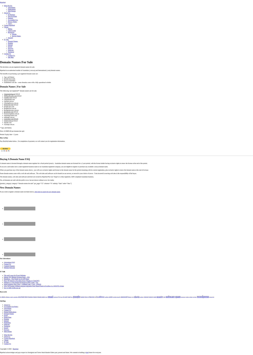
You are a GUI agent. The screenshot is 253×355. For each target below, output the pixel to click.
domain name (41, 297)
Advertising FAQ (9, 262)
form (61, 297)
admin (3, 297)
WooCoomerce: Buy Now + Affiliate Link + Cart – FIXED (22, 284)
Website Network (9, 268)
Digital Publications (10, 312)
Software (7, 324)
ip (95, 297)
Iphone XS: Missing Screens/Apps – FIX (17, 277)
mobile (111, 297)
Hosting (6, 319)
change (35, 297)
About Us (7, 305)
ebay (46, 297)
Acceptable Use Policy (11, 306)
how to (87, 297)
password (124, 297)
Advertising (7, 308)
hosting (82, 297)
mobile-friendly (116, 297)
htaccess (91, 297)
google (76, 296)
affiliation (7, 297)
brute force (24, 297)
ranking (141, 297)
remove (151, 297)
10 (0, 297)
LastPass (106, 297)
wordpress (203, 296)
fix (59, 297)
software (170, 296)
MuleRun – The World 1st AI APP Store (16, 279)
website (191, 297)
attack (11, 297)
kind (87, 352)
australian (15, 297)
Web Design (8, 331)
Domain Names (9, 314)
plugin (137, 297)
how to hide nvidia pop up (12, 288)
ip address (100, 297)
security (160, 297)
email (50, 296)
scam (154, 297)
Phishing (130, 297)
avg (19, 297)
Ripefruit (3, 2)
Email (6, 315)
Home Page (7, 317)
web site (195, 297)
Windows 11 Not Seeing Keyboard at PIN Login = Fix (21, 282)
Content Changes (9, 266)
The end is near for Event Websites (15, 275)
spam (178, 296)
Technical (7, 326)
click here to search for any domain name (47, 192)
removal (146, 297)
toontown (183, 297)
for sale (65, 297)
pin (133, 297)
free (72, 297)
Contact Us (7, 264)
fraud (68, 297)
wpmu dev (211, 297)
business (30, 297)
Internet (6, 321)
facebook (56, 297)
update (187, 297)
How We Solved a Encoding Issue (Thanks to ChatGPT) (21, 281)
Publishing (7, 322)
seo (164, 297)
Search (6, 328)
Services (6, 330)
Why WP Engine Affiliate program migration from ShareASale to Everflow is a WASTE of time (34, 286)
